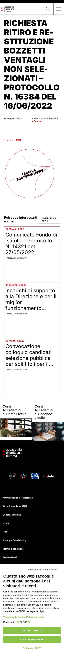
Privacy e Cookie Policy (15, 540)
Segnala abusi (10, 557)
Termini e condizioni (13, 548)
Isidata (6, 523)
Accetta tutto (32, 630)
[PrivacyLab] (23, 622)
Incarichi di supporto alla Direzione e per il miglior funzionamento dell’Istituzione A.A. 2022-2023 (30, 305)
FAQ (5, 531)
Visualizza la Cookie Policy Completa (23, 617)
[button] (48, 9)
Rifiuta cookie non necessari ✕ (44, 569)
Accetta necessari (32, 639)
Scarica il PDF (13, 140)
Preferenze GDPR (32, 648)
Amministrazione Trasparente (18, 497)
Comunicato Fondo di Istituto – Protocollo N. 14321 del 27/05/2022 (31, 243)
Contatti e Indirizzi (12, 514)
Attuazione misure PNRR (15, 506)
